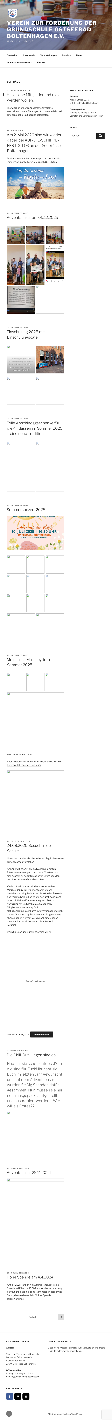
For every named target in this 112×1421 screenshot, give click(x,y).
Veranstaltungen (48, 55)
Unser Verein (28, 55)
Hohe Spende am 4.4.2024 (30, 1277)
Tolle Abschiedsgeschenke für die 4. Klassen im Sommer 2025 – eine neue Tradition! (34, 428)
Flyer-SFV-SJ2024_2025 (18, 1035)
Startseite (12, 55)
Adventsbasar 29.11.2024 (29, 1172)
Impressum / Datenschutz (19, 62)
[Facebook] (9, 1396)
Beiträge (66, 55)
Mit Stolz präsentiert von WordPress (65, 1414)
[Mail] (17, 1396)
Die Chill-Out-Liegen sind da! (32, 1055)
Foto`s (79, 55)
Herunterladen (41, 1034)
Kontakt (41, 62)
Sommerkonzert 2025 (26, 509)
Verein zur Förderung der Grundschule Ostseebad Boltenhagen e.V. (52, 29)
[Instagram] (25, 1396)
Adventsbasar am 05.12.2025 (32, 217)
